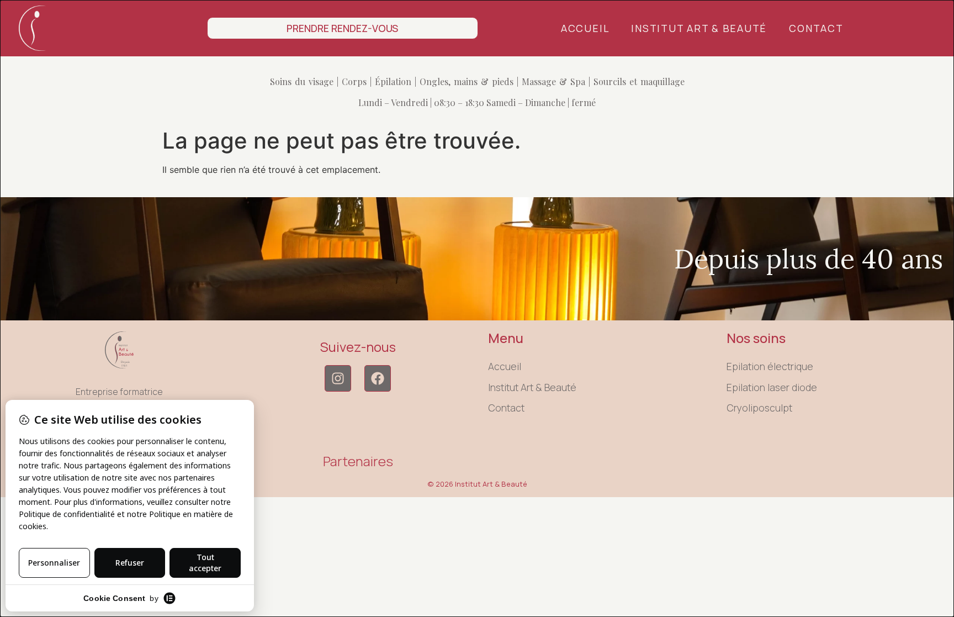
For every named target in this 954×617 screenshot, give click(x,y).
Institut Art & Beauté (699, 28)
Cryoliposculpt (759, 407)
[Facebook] (377, 378)
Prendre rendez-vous (342, 28)
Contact (816, 28)
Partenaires (358, 461)
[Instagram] (338, 378)
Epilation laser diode (772, 387)
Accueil (585, 28)
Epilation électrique (770, 366)
